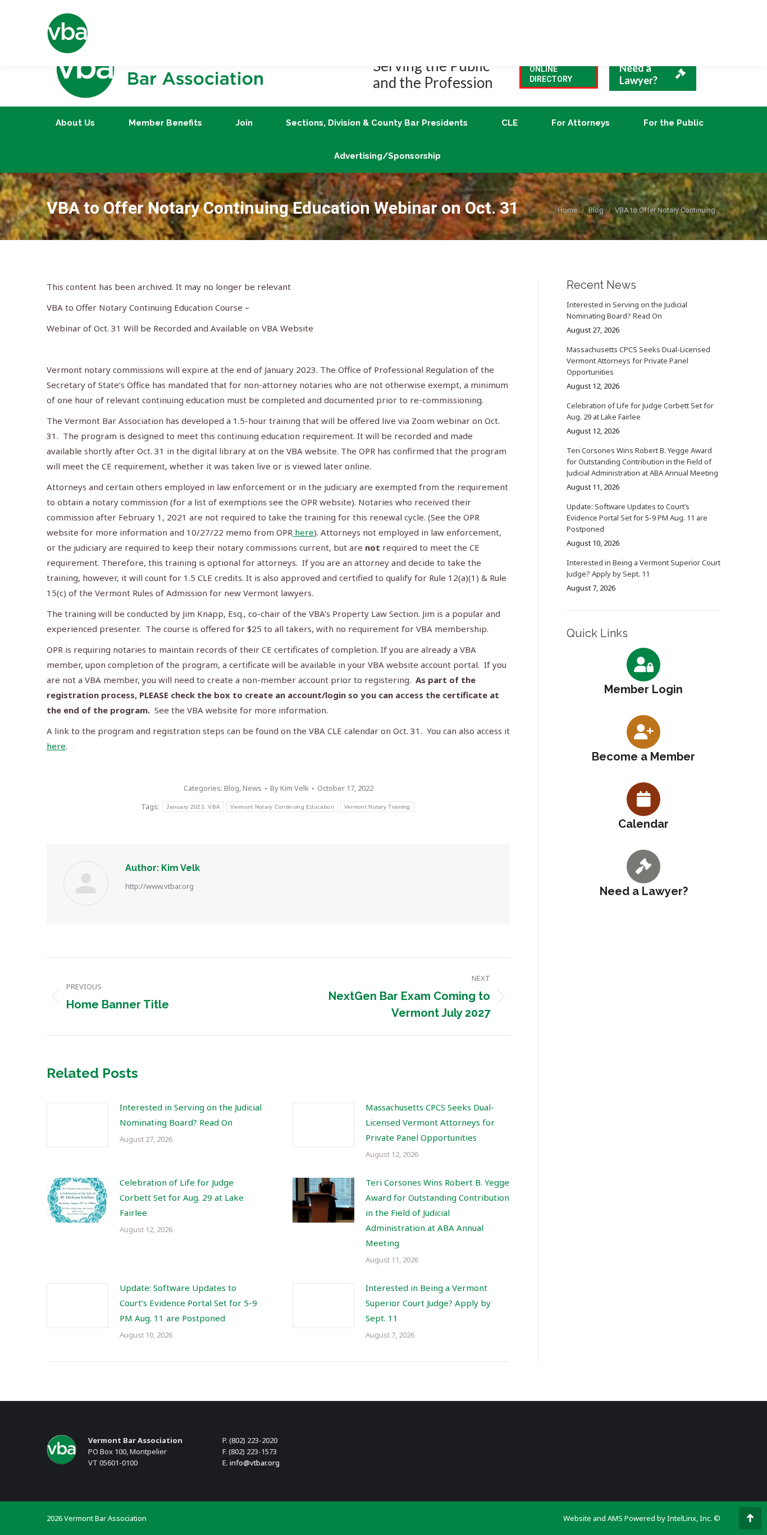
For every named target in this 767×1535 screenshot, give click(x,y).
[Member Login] (643, 664)
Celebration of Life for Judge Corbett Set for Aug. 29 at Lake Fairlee (182, 1197)
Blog (231, 788)
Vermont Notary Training (377, 807)
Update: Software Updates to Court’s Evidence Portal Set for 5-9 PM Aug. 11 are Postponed (188, 1303)
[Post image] (77, 1125)
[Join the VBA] (643, 731)
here (303, 532)
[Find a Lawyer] (643, 866)
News (252, 788)
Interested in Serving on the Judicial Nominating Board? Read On (191, 1114)
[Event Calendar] (643, 798)
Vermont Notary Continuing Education (282, 807)
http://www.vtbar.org (159, 886)
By (289, 788)
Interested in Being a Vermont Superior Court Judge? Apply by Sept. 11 (428, 1303)
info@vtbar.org (255, 1463)
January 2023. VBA (193, 807)
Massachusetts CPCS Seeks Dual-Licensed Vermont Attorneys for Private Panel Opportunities (430, 1122)
